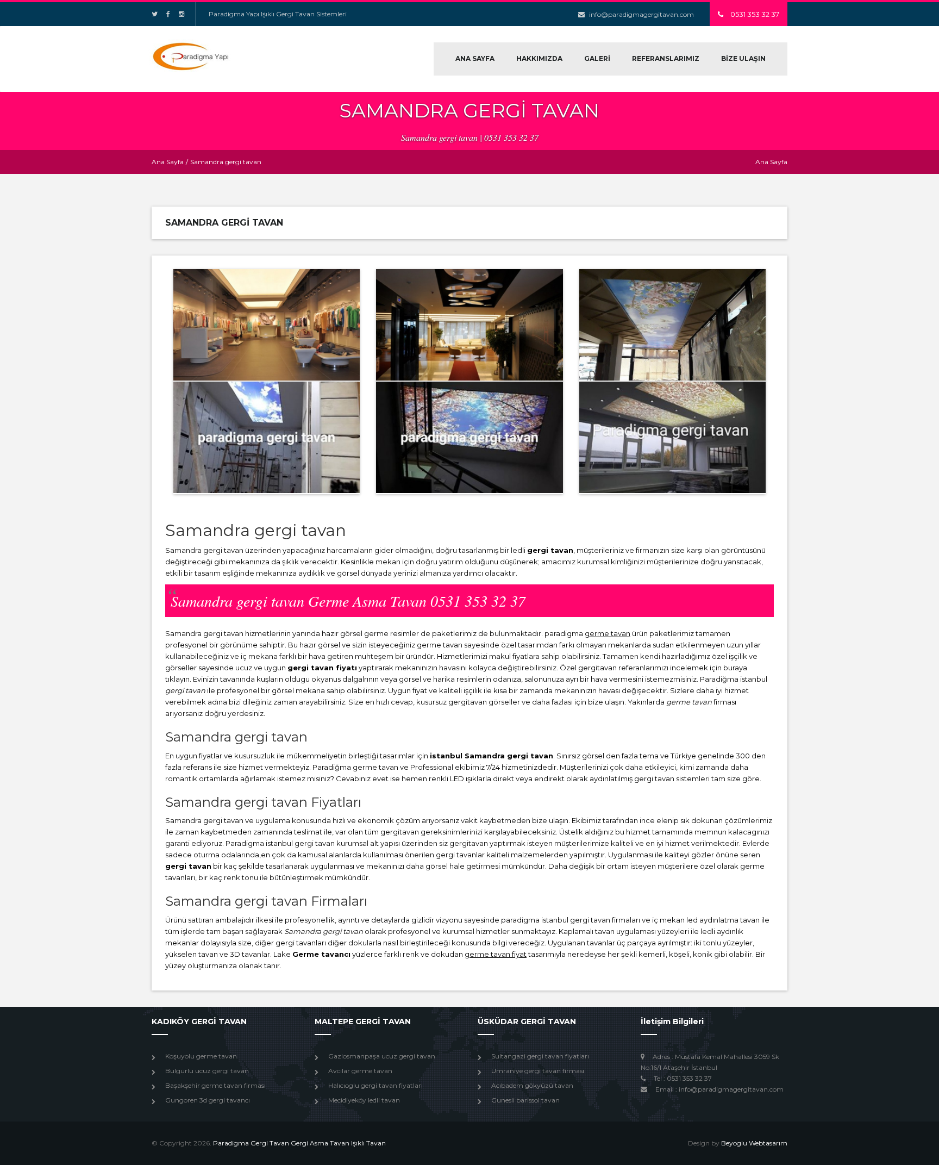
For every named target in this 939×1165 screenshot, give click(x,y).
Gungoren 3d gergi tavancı (207, 1100)
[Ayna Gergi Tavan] (469, 325)
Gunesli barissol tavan (525, 1100)
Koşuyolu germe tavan (201, 1056)
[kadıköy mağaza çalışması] (266, 437)
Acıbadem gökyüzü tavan (532, 1085)
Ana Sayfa (168, 162)
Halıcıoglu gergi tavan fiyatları (375, 1085)
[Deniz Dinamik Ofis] (672, 437)
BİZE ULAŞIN (743, 58)
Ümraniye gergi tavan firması (537, 1071)
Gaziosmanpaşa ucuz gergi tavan (381, 1056)
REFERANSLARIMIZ (665, 58)
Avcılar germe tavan (360, 1071)
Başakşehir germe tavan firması (215, 1085)
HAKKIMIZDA (539, 58)
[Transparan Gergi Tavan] (266, 325)
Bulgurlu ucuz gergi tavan (207, 1071)
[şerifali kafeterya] (672, 325)
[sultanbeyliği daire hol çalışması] (469, 437)
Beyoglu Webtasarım (754, 1143)
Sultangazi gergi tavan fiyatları (540, 1056)
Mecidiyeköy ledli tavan (364, 1100)
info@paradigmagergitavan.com (641, 14)
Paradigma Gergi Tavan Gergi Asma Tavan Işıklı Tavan (299, 1143)
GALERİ (597, 58)
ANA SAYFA (474, 58)
